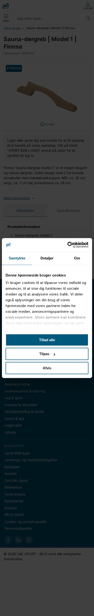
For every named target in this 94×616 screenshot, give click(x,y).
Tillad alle (47, 340)
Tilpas (44, 354)
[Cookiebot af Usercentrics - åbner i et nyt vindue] (67, 245)
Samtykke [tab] (17, 258)
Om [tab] (77, 258)
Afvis (47, 368)
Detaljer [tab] (47, 258)
